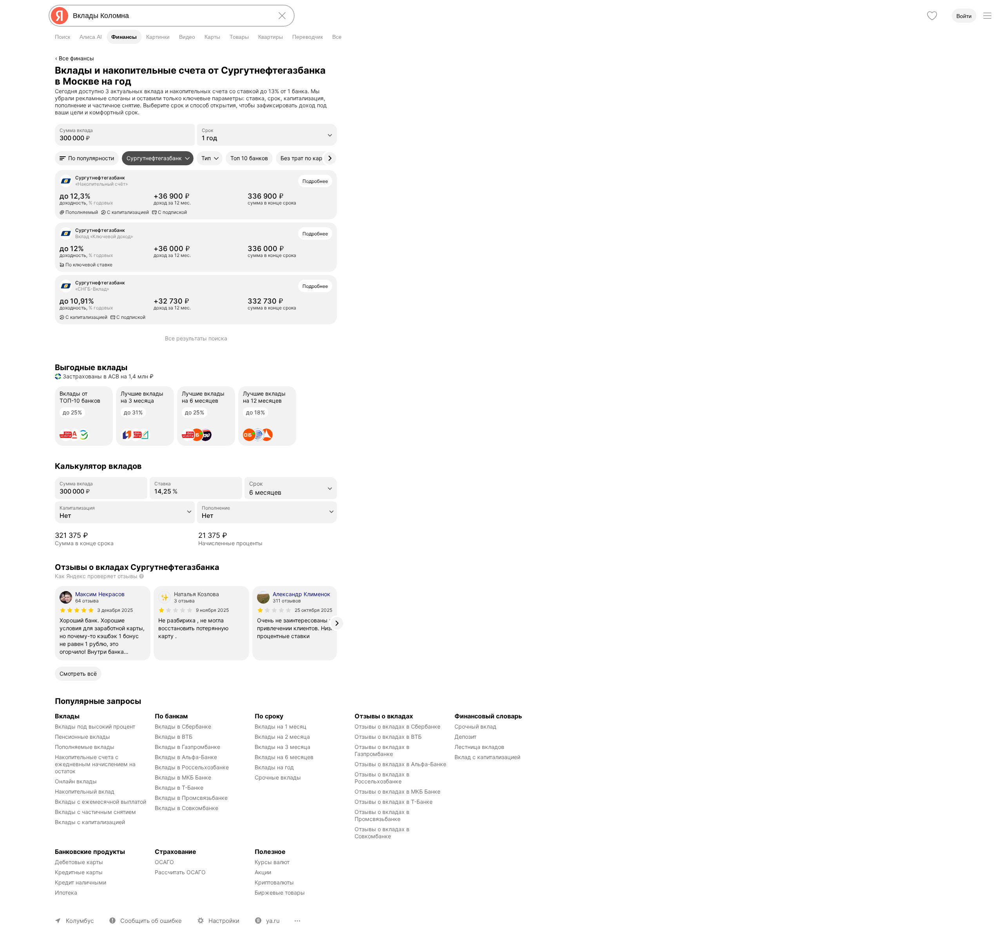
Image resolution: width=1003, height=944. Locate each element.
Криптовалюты (274, 882)
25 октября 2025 (313, 610)
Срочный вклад (475, 726)
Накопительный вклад (84, 791)
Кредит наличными (80, 882)
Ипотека (66, 892)
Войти (964, 16)
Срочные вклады (278, 777)
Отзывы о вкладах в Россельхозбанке (383, 778)
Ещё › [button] (191, 211)
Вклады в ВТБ (173, 736)
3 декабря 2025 (115, 610)
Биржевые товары (280, 892)
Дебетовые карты (79, 862)
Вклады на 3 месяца (282, 746)
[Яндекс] (59, 15)
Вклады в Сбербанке (183, 726)
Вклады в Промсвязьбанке (191, 797)
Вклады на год (274, 767)
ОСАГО (164, 862)
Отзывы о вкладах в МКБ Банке (397, 791)
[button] (87, 158)
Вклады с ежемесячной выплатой (100, 801)
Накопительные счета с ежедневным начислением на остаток (96, 764)
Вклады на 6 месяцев (284, 757)
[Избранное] (932, 15)
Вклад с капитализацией (487, 757)
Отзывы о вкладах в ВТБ (388, 736)
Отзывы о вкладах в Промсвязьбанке (383, 815)
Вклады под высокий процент (95, 726)
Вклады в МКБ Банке (183, 777)
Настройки (223, 920)
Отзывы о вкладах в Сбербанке (397, 726)
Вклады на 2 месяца (282, 736)
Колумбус (80, 920)
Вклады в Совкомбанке (186, 808)
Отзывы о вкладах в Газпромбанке (383, 750)
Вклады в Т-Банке (179, 787)
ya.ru (273, 920)
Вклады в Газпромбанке (187, 746)
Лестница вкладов (479, 746)
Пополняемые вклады (84, 746)
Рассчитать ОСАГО (180, 872)
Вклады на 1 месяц (280, 726)
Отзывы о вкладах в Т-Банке (394, 801)
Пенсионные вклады (82, 736)
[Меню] (987, 16)
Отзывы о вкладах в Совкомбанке (383, 832)
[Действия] (336, 70)
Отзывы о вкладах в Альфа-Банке (400, 764)
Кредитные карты (79, 872)
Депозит (465, 736)
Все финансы (76, 58)
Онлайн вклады (76, 781)
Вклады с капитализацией (90, 822)
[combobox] (170, 15)
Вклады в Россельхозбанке (192, 767)
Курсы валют (272, 862)
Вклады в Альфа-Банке (186, 757)
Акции (263, 872)
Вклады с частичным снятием (95, 811)
